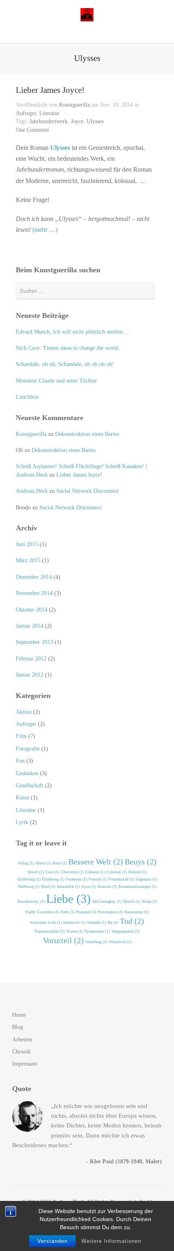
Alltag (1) (26, 863)
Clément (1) (95, 872)
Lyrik (22, 822)
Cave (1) (52, 872)
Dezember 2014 (34, 577)
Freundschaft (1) (121, 879)
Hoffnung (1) (28, 886)
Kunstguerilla (74, 105)
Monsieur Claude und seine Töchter (56, 381)
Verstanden (52, 1241)
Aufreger (26, 113)
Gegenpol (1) (146, 879)
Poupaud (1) (86, 912)
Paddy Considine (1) (42, 912)
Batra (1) (60, 863)
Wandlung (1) (96, 942)
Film (21, 736)
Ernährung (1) (53, 879)
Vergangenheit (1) (125, 931)
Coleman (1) (116, 872)
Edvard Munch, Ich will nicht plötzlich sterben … (73, 332)
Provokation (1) (110, 912)
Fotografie (28, 749)
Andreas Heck (32, 491)
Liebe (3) (68, 898)
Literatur (49, 113)
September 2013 (34, 642)
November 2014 (34, 593)
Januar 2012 (29, 675)
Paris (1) (67, 912)
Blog (17, 1027)
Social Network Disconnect (87, 491)
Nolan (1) (149, 901)
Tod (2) (132, 921)
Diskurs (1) (137, 872)
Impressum (24, 1064)
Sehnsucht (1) (74, 922)
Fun (20, 761)
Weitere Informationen (111, 1241)
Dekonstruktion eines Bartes (87, 434)
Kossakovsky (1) (31, 901)
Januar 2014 (29, 626)
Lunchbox (27, 397)
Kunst (22, 798)
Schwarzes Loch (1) (46, 922)
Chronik (21, 1052)
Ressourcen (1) (137, 912)
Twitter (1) (74, 931)
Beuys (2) (141, 861)
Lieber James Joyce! (50, 90)
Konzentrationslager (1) (137, 886)
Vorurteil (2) (63, 940)
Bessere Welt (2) (95, 861)
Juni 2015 (27, 544)
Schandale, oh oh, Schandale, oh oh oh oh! (65, 364)
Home (19, 1015)
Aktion (24, 712)
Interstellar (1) (68, 886)
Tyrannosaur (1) (97, 931)
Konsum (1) (107, 886)
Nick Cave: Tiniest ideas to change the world (67, 348)
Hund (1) (48, 886)
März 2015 (28, 560)
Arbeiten (22, 1040)
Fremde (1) (97, 879)
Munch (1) (131, 901)
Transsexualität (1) (49, 931)
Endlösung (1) (28, 879)
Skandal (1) (96, 922)
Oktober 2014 (31, 610)
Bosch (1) (36, 872)
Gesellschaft (29, 785)
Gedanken (27, 773)
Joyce (77, 121)
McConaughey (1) (106, 901)
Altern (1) (43, 863)
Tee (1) (112, 922)
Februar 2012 (31, 659)
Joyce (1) (88, 886)
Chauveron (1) (72, 872)
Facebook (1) (76, 879)
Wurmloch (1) (120, 942)
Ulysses (95, 121)
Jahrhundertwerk (49, 121)
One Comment (32, 130)
